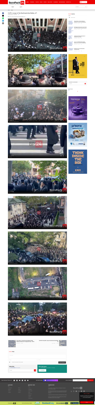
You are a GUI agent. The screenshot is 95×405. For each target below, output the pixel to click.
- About (29, 392)
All (69, 17)
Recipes (45, 2)
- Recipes (19, 392)
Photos (37, 2)
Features (32, 2)
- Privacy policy (30, 398)
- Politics (9, 390)
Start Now (42, 370)
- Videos (19, 389)
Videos (41, 2)
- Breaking (9, 389)
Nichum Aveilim (62, 2)
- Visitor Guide (30, 390)
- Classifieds (30, 389)
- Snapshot (19, 390)
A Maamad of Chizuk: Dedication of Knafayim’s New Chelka (57, 394)
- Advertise (29, 395)
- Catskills (9, 392)
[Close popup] (93, 393)
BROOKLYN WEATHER (22, 6)
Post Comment (62, 362)
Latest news (73, 17)
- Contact (29, 396)
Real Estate (50, 2)
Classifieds (55, 2)
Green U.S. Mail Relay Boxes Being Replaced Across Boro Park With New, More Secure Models (80, 43)
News (27, 2)
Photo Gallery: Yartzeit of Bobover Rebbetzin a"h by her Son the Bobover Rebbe (80, 22)
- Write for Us (30, 393)
